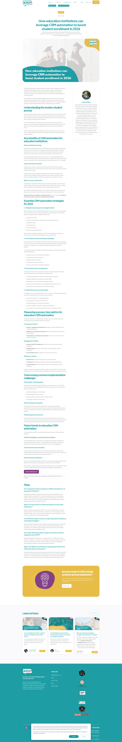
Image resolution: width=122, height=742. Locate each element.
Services (57, 2)
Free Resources (67, 2)
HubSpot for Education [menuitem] (63, 5)
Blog (82, 2)
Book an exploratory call (31, 471)
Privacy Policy (96, 727)
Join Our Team (54, 680)
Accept (73, 736)
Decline (83, 736)
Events (75, 2)
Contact (96, 2)
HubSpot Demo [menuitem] (52, 5)
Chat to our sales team (56, 195)
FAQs (87, 2)
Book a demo (67, 586)
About (50, 2)
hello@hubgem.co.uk (56, 675)
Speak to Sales (54, 686)
